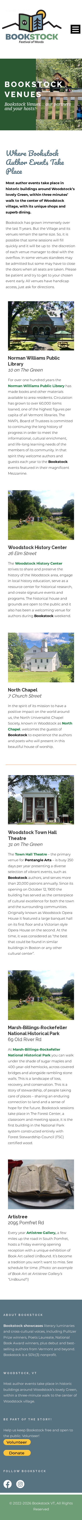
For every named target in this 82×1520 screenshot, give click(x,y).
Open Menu (75, 29)
